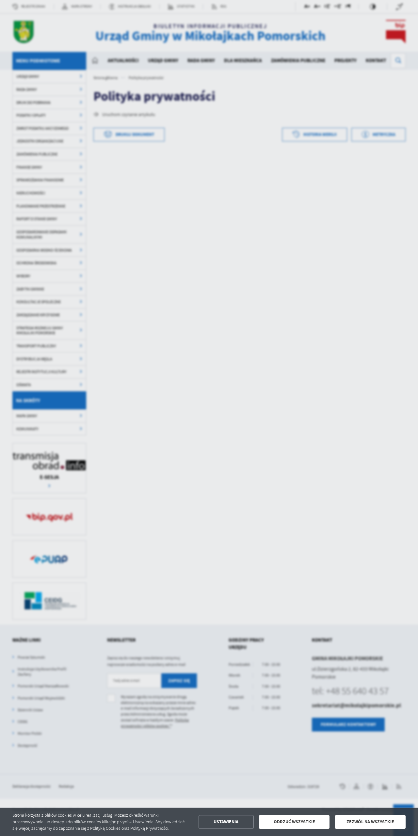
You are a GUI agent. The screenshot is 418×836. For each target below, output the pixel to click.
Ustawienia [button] (226, 822)
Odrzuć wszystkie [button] (294, 822)
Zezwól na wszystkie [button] (370, 822)
